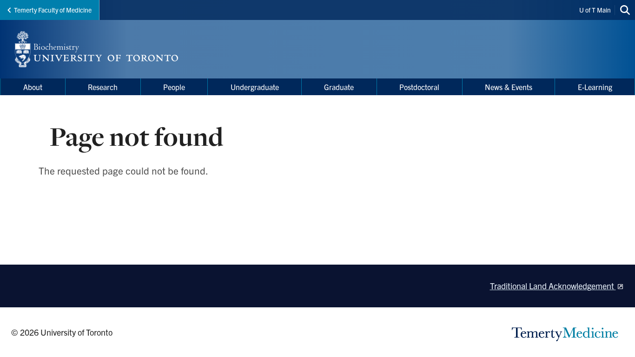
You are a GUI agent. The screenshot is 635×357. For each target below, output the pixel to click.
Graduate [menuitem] (339, 86)
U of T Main (595, 10)
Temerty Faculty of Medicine (53, 10)
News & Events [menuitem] (508, 86)
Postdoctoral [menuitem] (419, 86)
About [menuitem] (32, 86)
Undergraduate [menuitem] (255, 86)
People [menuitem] (174, 86)
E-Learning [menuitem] (595, 86)
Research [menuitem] (103, 86)
